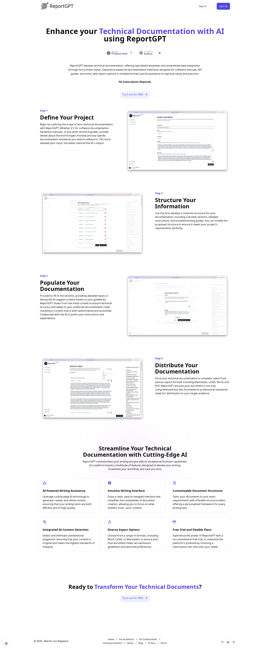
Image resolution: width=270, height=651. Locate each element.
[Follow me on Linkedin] (228, 641)
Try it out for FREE (132, 94)
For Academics (126, 639)
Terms (163, 642)
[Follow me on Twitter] (222, 641)
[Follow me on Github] (233, 641)
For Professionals (148, 639)
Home (111, 639)
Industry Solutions (112, 642)
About (130, 642)
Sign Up (223, 6)
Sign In (202, 6)
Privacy (151, 642)
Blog (140, 642)
